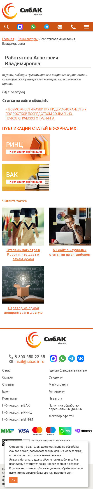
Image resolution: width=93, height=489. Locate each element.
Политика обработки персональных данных (65, 407)
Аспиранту (57, 391)
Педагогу (56, 398)
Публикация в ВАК (16, 405)
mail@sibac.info (30, 361)
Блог (5, 391)
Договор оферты (61, 416)
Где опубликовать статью (68, 370)
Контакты (9, 398)
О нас (6, 370)
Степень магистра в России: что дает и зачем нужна (23, 254)
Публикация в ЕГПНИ (17, 419)
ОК (13, 480)
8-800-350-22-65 (30, 356)
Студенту (56, 377)
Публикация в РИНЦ (17, 412)
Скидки (7, 377)
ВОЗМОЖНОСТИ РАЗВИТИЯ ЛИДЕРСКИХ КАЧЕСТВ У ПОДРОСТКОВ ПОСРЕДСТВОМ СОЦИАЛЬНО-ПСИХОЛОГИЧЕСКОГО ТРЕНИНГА (46, 114)
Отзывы (8, 384)
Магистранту (58, 384)
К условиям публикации (25, 151)
